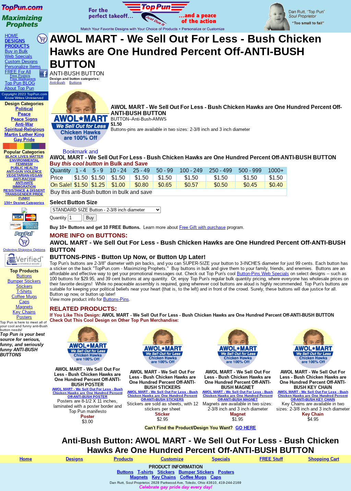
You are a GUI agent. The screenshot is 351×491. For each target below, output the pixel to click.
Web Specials (18, 56)
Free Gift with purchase (202, 227)
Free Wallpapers (23, 79)
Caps (24, 301)
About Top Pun (19, 88)
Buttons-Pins (116, 299)
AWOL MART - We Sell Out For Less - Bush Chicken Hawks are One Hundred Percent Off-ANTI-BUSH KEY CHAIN (313, 395)
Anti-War (24, 124)
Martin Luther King (24, 134)
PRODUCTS (17, 46)
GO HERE (245, 427)
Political (24, 108)
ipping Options (33, 249)
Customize (172, 459)
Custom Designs (21, 61)
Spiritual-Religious (24, 129)
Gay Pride (24, 139)
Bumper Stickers (24, 281)
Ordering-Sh (12, 249)
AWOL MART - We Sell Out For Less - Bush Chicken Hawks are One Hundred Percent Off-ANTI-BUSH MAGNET (237, 395)
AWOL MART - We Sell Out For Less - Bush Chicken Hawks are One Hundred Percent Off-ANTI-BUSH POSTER (87, 392)
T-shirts (145, 472)
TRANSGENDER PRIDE (24, 194)
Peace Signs (24, 119)
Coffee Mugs (24, 296)
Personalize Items (23, 66)
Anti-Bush (57, 82)
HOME (11, 35)
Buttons (24, 276)
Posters (24, 317)
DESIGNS (15, 41)
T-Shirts (24, 291)
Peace (24, 113)
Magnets (24, 306)
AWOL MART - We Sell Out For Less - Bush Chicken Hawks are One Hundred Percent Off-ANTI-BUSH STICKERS (162, 395)
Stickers (24, 286)
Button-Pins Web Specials (263, 273)
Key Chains (24, 312)
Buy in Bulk (16, 51)
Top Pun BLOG (20, 83)
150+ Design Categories (24, 203)
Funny (24, 198)
